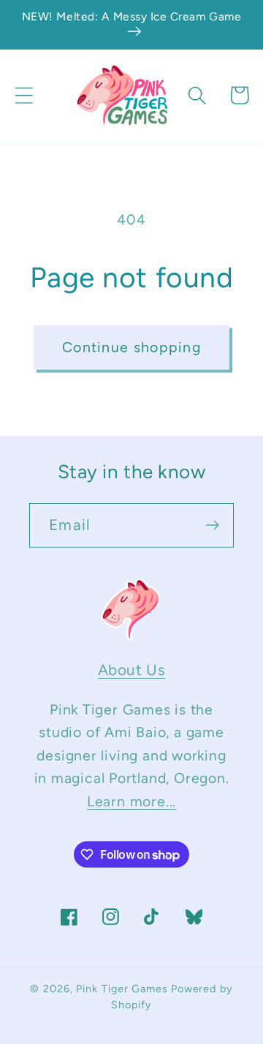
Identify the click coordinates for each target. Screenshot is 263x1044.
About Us (131, 670)
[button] (24, 95)
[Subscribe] (212, 525)
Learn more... (131, 801)
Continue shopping (131, 347)
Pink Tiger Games (122, 988)
